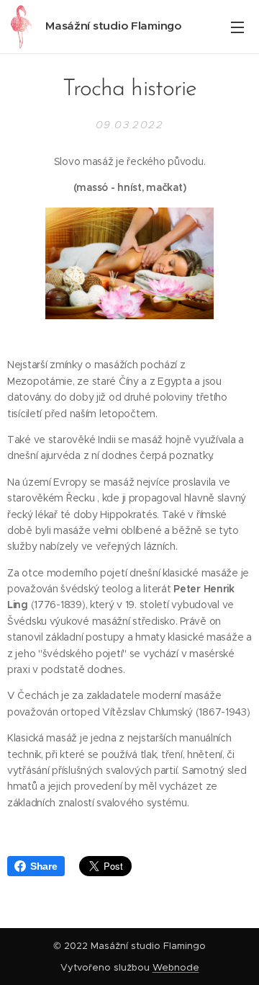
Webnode (176, 967)
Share (44, 866)
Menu (237, 26)
